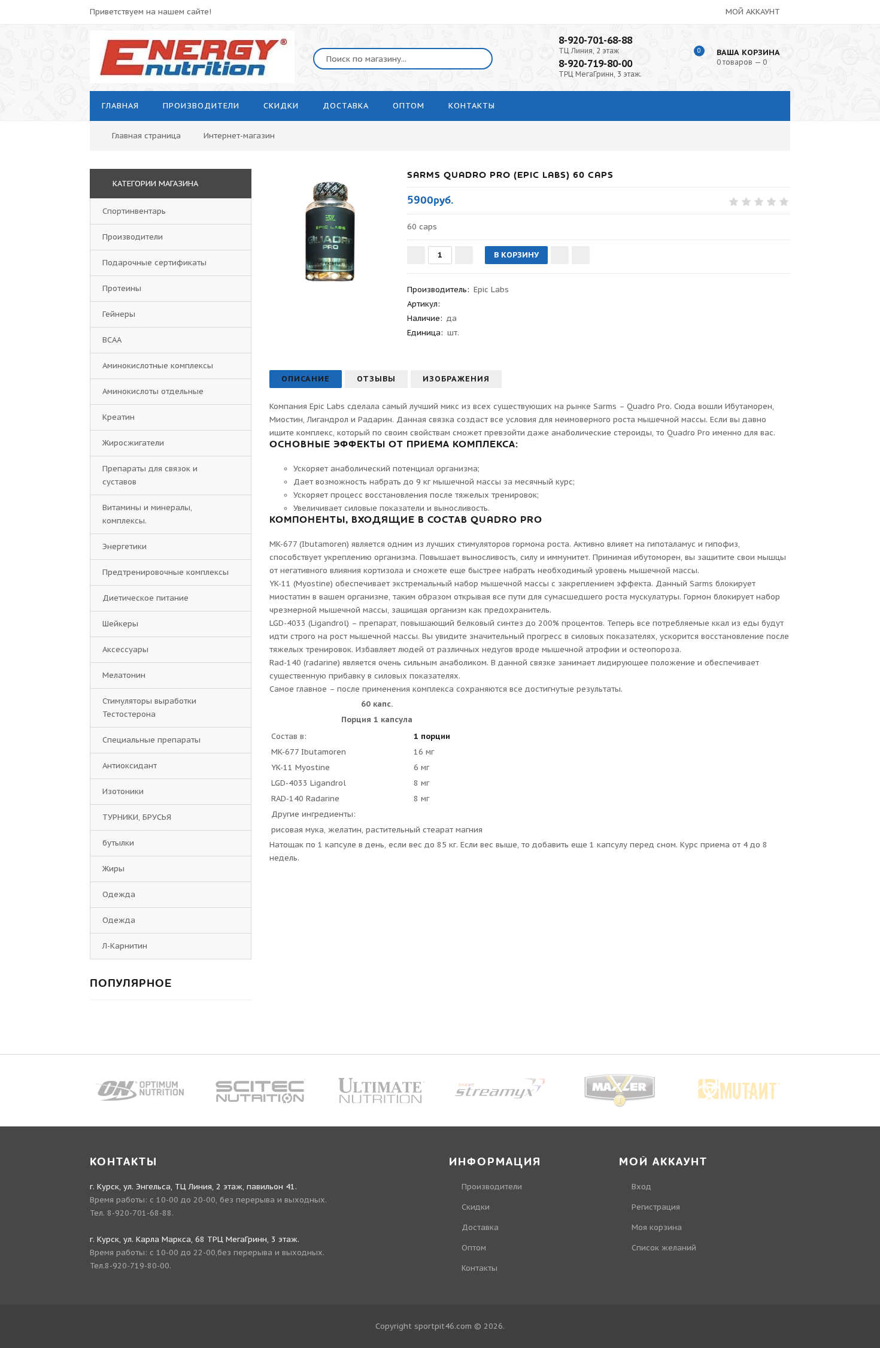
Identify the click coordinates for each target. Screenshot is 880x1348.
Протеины (121, 288)
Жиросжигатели (133, 443)
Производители (132, 237)
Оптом (474, 1248)
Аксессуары (125, 649)
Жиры (113, 869)
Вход (641, 1187)
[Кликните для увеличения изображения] (332, 232)
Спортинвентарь (134, 211)
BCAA (112, 340)
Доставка (480, 1227)
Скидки (476, 1207)
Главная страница (146, 136)
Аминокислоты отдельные (153, 391)
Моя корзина (657, 1227)
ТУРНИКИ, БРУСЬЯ (136, 817)
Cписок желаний (664, 1248)
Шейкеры (120, 624)
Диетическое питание (145, 598)
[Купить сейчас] (581, 255)
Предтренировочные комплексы (165, 572)
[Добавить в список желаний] (560, 255)
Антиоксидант (129, 766)
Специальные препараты (151, 740)
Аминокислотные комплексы (157, 366)
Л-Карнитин (124, 946)
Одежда (118, 894)
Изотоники (123, 791)
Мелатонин (123, 675)
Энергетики (124, 546)
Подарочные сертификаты (154, 263)
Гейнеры (118, 314)
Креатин (118, 417)
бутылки (118, 843)
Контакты (479, 1268)
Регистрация (656, 1207)
